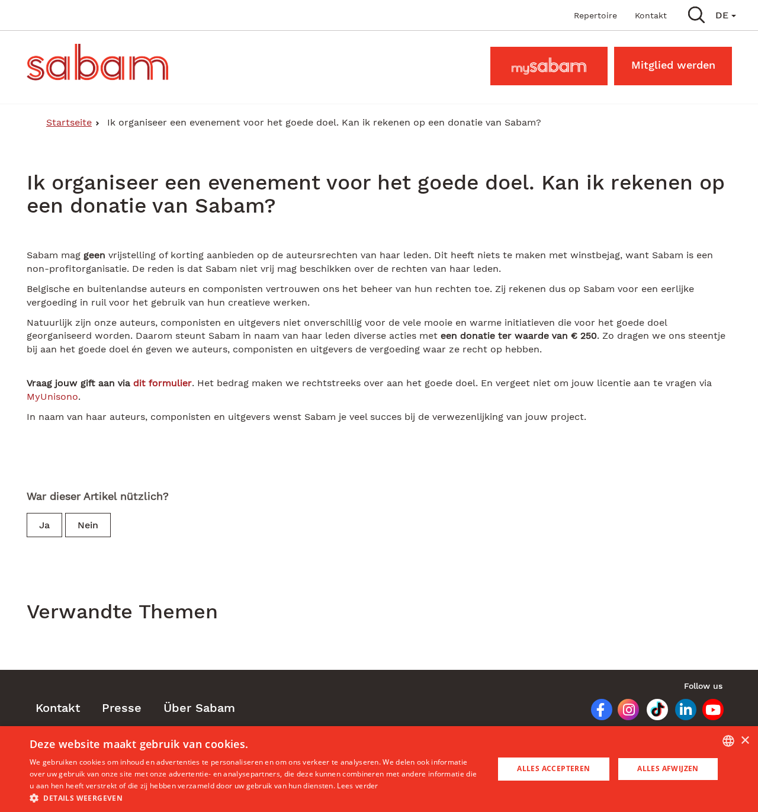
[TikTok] (653, 712)
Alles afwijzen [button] (668, 768)
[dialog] (379, 769)
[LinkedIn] (682, 712)
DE (723, 15)
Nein (88, 525)
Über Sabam (199, 708)
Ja (44, 525)
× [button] (744, 740)
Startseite (69, 122)
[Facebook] (596, 712)
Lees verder (357, 786)
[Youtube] (710, 712)
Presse (122, 708)
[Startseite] (102, 62)
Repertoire (595, 15)
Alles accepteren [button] (553, 768)
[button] (696, 14)
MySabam (548, 65)
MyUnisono (52, 396)
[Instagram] (624, 712)
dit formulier (162, 383)
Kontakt (651, 15)
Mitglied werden (673, 65)
